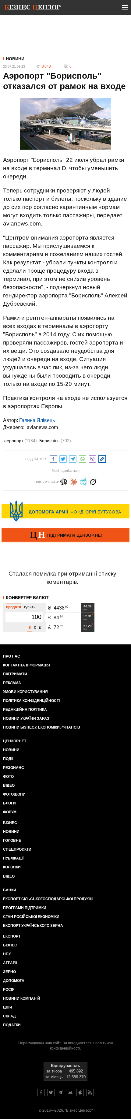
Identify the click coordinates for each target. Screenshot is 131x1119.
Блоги (9, 803)
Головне (12, 840)
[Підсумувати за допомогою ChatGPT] (63, 481)
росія (9, 989)
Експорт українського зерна (33, 925)
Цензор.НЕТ (14, 741)
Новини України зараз (26, 718)
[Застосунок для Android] (70, 1092)
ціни (7, 1007)
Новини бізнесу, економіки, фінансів (41, 727)
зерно (9, 972)
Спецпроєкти (17, 849)
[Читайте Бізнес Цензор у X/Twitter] (51, 1092)
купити (30, 607)
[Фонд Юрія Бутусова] (65, 511)
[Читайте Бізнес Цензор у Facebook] (41, 1092)
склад (9, 1016)
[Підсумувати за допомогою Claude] (73, 481)
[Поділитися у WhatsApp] (82, 458)
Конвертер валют (27, 597)
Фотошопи (14, 794)
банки (9, 890)
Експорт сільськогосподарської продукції (48, 899)
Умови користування (25, 692)
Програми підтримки (24, 908)
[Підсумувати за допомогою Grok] (93, 481)
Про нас (11, 656)
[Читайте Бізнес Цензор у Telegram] (60, 1092)
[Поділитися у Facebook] (53, 458)
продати (13, 607)
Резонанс (13, 768)
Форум (9, 812)
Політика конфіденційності (31, 701)
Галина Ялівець (37, 420)
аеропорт (20, 440)
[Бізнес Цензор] (33, 8)
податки (12, 1025)
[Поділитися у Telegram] (72, 458)
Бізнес (10, 823)
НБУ (7, 954)
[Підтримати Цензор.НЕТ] (65, 535)
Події (8, 759)
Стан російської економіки (31, 917)
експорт (11, 936)
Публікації (13, 858)
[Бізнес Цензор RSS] (90, 1092)
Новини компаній (21, 998)
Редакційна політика (25, 709)
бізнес (10, 945)
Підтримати (15, 674)
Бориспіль (55, 440)
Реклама (12, 683)
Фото (8, 776)
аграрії (10, 963)
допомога (13, 981)
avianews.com (42, 427)
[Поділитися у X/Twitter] (63, 458)
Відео (9, 785)
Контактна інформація (26, 665)
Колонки (12, 867)
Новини (15, 58)
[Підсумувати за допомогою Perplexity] (83, 481)
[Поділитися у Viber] (92, 458)
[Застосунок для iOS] (80, 1092)
